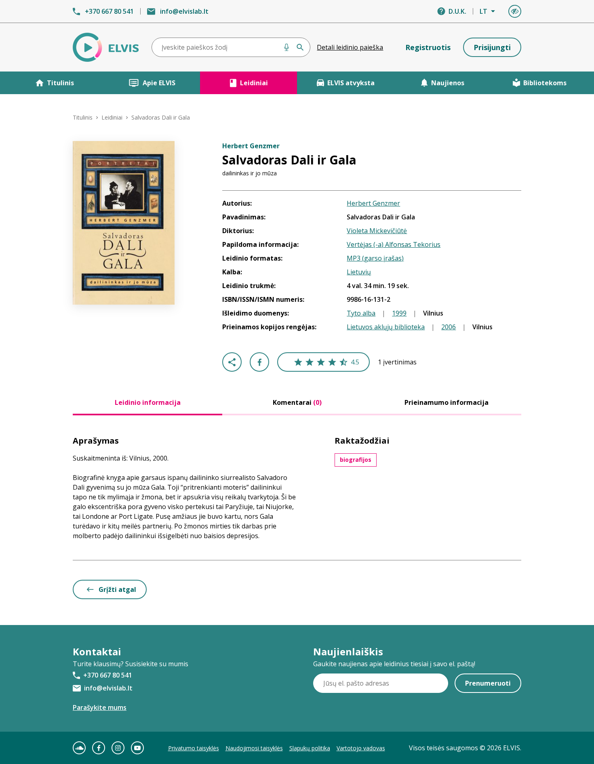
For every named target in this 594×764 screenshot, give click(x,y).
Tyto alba (361, 313)
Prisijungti (492, 47)
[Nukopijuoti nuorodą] (232, 362)
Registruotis (428, 47)
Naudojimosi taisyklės (254, 748)
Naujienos (447, 82)
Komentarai (297, 402)
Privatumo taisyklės (193, 748)
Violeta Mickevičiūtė (377, 230)
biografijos (355, 459)
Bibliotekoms (545, 82)
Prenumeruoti (488, 683)
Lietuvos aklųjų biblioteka (386, 326)
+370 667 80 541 (109, 11)
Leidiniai (254, 82)
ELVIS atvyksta (351, 82)
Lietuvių (359, 271)
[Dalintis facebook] (259, 362)
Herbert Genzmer (373, 203)
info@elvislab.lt (184, 11)
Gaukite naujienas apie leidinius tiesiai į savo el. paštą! (394, 663)
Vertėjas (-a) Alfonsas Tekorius (393, 244)
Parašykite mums (99, 707)
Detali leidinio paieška (350, 47)
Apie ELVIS (159, 82)
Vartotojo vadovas (361, 748)
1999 (399, 313)
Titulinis (60, 82)
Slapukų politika (309, 748)
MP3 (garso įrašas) (375, 258)
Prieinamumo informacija (446, 402)
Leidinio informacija (148, 402)
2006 (448, 326)
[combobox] (231, 47)
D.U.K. (457, 11)
